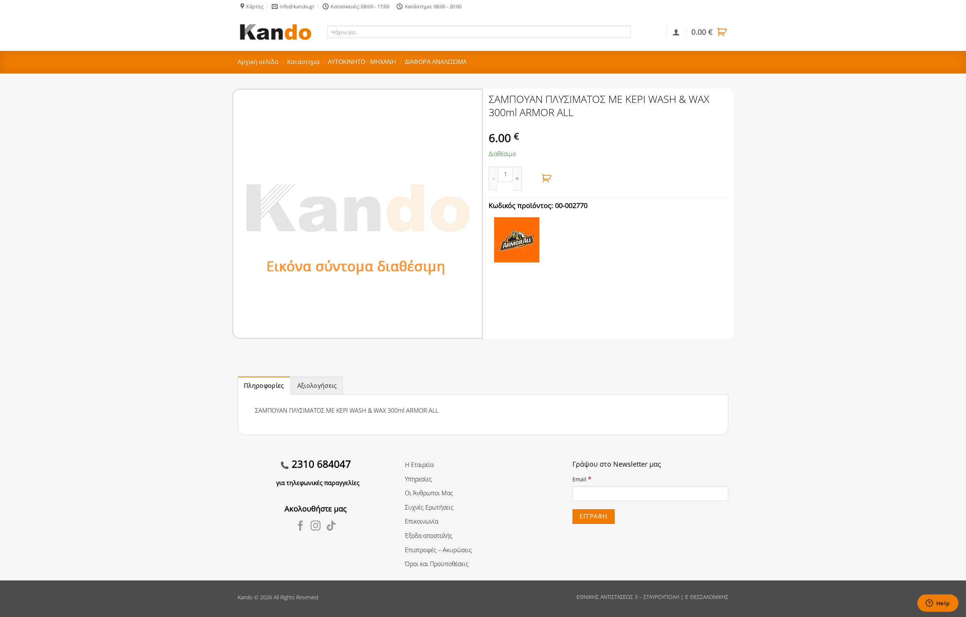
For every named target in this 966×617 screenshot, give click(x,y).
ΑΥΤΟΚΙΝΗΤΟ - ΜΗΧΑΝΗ (362, 62)
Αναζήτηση (647, 31)
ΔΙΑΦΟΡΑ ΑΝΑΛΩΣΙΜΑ (436, 62)
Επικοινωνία (421, 521)
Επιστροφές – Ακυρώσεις (438, 550)
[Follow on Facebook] (300, 526)
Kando (245, 597)
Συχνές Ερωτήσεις (429, 507)
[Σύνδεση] (676, 32)
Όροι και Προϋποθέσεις (437, 564)
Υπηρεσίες (418, 479)
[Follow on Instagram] (316, 526)
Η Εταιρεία (419, 465)
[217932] (547, 178)
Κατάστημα (303, 62)
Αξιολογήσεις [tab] (317, 385)
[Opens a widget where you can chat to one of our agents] (937, 603)
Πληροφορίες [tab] (264, 385)
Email (581, 479)
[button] (709, 32)
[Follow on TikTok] (331, 526)
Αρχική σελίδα (258, 62)
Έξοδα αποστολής (428, 535)
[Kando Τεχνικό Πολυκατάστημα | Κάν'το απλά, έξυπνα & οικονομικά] (275, 32)
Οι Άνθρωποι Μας (429, 493)
